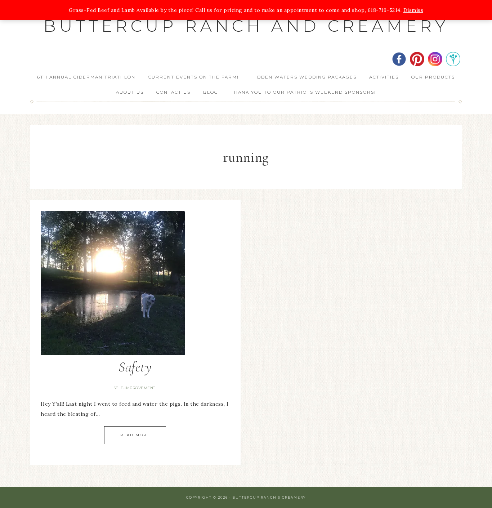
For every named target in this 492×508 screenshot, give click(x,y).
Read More (135, 435)
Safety (135, 366)
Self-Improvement (134, 388)
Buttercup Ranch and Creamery (246, 26)
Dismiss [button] (413, 10)
